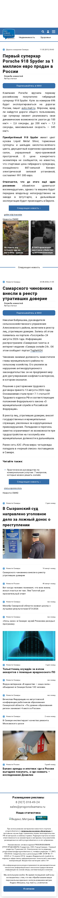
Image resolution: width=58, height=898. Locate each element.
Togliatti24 (36, 350)
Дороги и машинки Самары (17, 50)
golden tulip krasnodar (13, 215)
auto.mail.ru (28, 108)
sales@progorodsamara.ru (27, 806)
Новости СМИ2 (10, 219)
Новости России (12, 584)
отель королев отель (13, 488)
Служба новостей (13, 76)
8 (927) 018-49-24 (28, 802)
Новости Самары (13, 282)
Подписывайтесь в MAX (29, 85)
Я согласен (29, 889)
